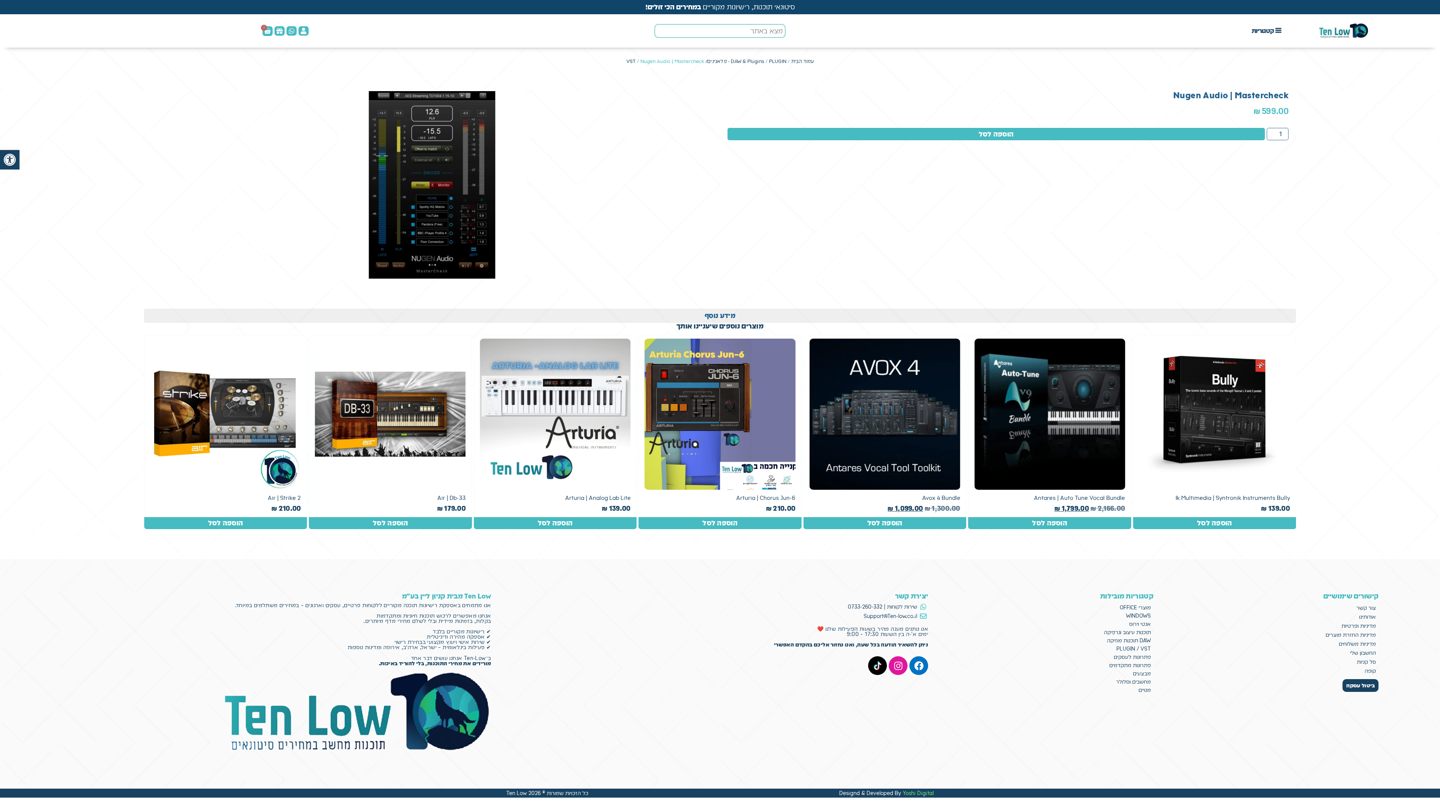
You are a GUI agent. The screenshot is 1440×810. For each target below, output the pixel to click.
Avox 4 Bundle (941, 497)
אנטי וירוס (1140, 624)
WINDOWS (1138, 615)
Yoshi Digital (918, 793)
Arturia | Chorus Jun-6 (765, 497)
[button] (10, 160)
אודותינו (1367, 617)
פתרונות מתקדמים (1130, 665)
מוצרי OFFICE (1135, 607)
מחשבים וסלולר (1133, 681)
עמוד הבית (802, 61)
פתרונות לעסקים (1132, 657)
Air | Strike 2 (284, 497)
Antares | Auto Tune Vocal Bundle (1079, 497)
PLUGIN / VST (1133, 648)
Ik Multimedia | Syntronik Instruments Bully (1233, 497)
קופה (1370, 671)
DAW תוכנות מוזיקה (1129, 640)
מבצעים (1142, 673)
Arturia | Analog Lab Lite (598, 497)
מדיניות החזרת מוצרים (1351, 635)
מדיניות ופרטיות (1358, 625)
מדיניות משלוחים (1357, 643)
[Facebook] (918, 665)
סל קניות (1366, 661)
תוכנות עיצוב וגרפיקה (1127, 632)
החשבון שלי (1363, 653)
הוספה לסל (996, 134)
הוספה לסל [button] (1214, 523)
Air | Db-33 (451, 497)
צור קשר (1366, 607)
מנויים (1144, 690)
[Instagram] (898, 665)
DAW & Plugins (747, 61)
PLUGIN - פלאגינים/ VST (706, 61)
